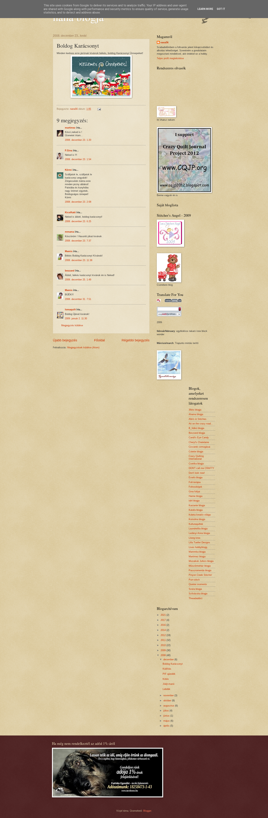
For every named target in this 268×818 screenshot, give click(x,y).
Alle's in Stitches (197, 419)
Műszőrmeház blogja (200, 565)
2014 (163, 630)
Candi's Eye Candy (199, 437)
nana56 (164, 42)
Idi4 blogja (194, 500)
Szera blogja (195, 589)
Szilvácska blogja (198, 593)
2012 (163, 635)
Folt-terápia (195, 482)
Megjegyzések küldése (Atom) (83, 347)
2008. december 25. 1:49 (78, 279)
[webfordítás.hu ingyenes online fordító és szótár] (169, 314)
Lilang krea (194, 538)
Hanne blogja (195, 496)
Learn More (205, 8)
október (167, 700)
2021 (163, 615)
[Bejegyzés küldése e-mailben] (99, 109)
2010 (163, 645)
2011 (163, 640)
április (166, 725)
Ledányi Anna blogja (199, 533)
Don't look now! (197, 473)
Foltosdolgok (195, 486)
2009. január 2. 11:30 (76, 318)
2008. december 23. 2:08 (78, 201)
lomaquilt (70, 309)
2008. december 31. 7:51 (78, 299)
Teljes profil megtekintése (170, 58)
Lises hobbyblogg (198, 547)
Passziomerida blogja (200, 570)
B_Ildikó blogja (196, 428)
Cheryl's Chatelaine (199, 442)
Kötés (166, 679)
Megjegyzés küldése (72, 325)
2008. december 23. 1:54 (78, 159)
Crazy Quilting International (196, 457)
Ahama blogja (196, 414)
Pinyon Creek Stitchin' (200, 575)
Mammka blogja (197, 551)
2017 (163, 620)
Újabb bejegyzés (65, 340)
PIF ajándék (169, 674)
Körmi (68, 169)
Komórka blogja (197, 519)
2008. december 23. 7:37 (78, 240)
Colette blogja (196, 451)
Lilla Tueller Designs (199, 542)
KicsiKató (70, 212)
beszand (69, 270)
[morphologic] (159, 300)
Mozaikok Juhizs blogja (201, 561)
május (166, 720)
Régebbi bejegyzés (135, 340)
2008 (163, 655)
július (166, 710)
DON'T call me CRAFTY (201, 468)
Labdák (166, 689)
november (168, 695)
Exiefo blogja (195, 477)
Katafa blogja (196, 510)
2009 (163, 650)
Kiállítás (167, 668)
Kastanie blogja (197, 505)
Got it (221, 8)
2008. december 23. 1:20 (78, 140)
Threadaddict (195, 598)
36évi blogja (195, 409)
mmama (69, 231)
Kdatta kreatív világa (200, 514)
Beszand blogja (197, 433)
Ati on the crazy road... (201, 423)
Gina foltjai (194, 491)
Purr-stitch (194, 579)
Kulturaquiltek (196, 524)
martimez (70, 127)
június (166, 715)
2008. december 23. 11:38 (78, 260)
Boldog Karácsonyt (173, 663)
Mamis (68, 251)
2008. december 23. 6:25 (78, 221)
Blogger (147, 810)
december (168, 659)
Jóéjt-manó (168, 684)
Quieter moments (198, 584)
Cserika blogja (196, 463)
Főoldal (99, 340)
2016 (163, 625)
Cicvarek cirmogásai (199, 446)
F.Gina (68, 150)
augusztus (169, 705)
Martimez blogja (197, 556)
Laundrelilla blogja (198, 528)
